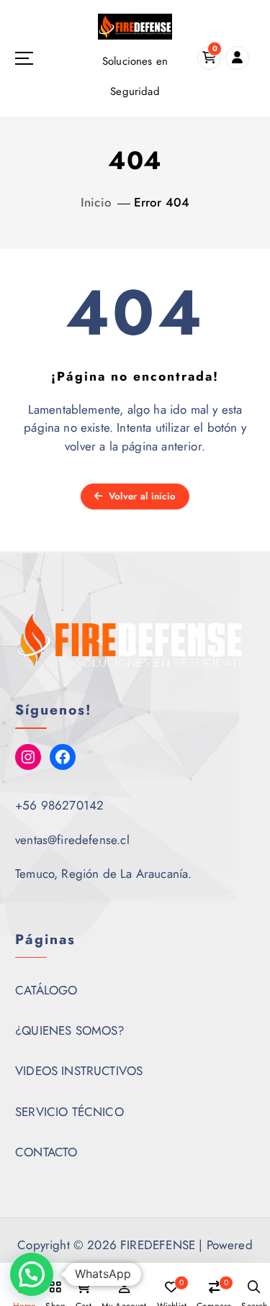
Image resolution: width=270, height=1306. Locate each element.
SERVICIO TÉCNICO (69, 1111)
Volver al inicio (141, 496)
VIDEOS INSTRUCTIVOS (79, 1070)
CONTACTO (46, 1152)
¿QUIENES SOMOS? (70, 1030)
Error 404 (162, 202)
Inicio (96, 202)
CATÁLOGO (46, 990)
